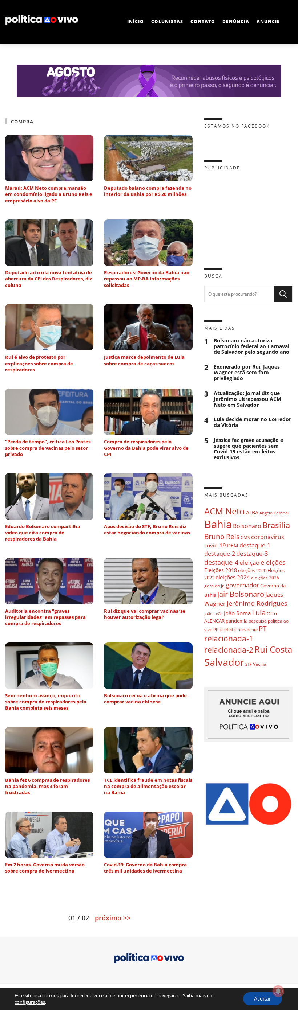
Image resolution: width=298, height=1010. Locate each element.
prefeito (228, 629)
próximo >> (112, 917)
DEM (232, 545)
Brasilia (276, 525)
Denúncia (235, 22)
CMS (245, 537)
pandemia (236, 620)
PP (215, 629)
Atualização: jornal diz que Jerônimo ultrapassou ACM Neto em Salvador (247, 399)
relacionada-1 (228, 638)
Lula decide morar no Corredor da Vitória (252, 422)
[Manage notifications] (278, 991)
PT (263, 628)
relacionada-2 (228, 649)
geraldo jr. (214, 585)
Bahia (218, 524)
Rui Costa (273, 649)
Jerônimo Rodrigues (257, 603)
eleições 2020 (252, 570)
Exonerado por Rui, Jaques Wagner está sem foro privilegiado (247, 372)
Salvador (224, 662)
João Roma (237, 613)
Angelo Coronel (274, 513)
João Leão (213, 613)
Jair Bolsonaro (240, 594)
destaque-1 (254, 545)
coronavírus (267, 537)
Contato (202, 22)
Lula (259, 612)
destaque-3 (252, 553)
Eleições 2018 (220, 570)
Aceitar (262, 998)
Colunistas (167, 22)
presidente (248, 629)
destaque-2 (219, 554)
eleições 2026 (265, 577)
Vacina (259, 664)
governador (242, 585)
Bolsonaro (247, 526)
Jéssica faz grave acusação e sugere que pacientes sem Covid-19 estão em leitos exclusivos (248, 448)
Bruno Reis (221, 536)
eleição (249, 562)
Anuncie (268, 22)
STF (248, 664)
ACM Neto (224, 511)
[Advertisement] (248, 213)
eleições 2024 (233, 577)
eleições (273, 562)
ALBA (252, 512)
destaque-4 (221, 562)
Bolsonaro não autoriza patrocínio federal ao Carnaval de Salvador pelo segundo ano (251, 346)
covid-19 (215, 545)
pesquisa (258, 621)
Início (135, 22)
